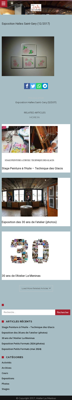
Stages (5, 388)
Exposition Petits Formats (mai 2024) (21, 349)
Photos (5, 383)
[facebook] (27, 86)
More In (35, 117)
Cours (5, 373)
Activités (6, 362)
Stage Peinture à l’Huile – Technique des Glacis (32, 168)
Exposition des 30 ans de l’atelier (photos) (29, 222)
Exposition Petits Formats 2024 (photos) (23, 343)
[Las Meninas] (36, 4)
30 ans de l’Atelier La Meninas (21, 275)
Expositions (8, 378)
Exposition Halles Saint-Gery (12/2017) (36, 100)
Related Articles (35, 112)
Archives (6, 367)
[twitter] (33, 86)
